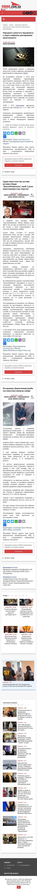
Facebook (27, 13)
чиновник (17, 529)
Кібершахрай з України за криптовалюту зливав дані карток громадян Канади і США (17, 730)
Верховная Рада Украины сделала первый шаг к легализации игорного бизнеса (11, 795)
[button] (2, 13)
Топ (31, 687)
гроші (11, 689)
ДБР (4, 529)
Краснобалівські (10, 350)
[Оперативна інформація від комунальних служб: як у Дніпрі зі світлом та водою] (26, 788)
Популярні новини (10, 859)
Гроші (11, 25)
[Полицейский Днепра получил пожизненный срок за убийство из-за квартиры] (26, 761)
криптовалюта (26, 141)
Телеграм (31, 13)
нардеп (6, 143)
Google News (34, 13)
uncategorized (19, 527)
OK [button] (19, 887)
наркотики (22, 350)
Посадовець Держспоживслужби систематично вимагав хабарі (17, 739)
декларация (14, 141)
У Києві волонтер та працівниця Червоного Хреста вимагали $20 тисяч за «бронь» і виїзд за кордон (25, 870)
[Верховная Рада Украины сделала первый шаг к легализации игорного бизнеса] (11, 788)
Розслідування (19, 346)
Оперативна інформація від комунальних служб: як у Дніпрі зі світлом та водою (26, 795)
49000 (25, 73)
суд (29, 350)
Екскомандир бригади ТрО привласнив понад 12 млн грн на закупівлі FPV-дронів (17, 841)
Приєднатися (18, 165)
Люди (15, 687)
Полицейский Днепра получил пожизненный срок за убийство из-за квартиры (26, 768)
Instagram (24, 13)
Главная (5, 25)
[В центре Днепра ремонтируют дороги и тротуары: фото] (11, 761)
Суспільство (23, 139)
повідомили (20, 105)
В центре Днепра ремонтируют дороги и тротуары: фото (11, 767)
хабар (9, 529)
